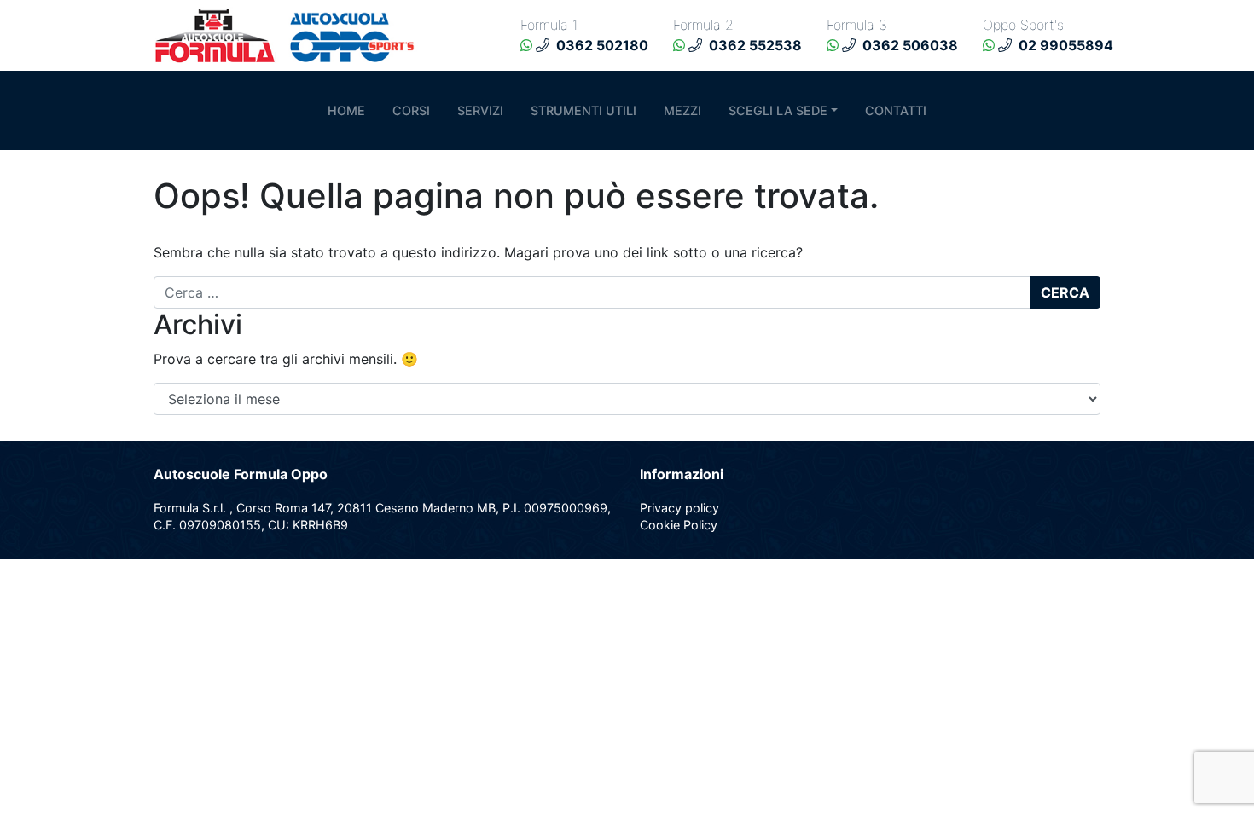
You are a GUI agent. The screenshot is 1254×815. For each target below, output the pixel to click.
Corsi (411, 110)
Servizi (480, 110)
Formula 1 (549, 24)
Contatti (895, 110)
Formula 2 (703, 24)
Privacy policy (679, 507)
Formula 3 (857, 24)
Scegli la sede (778, 110)
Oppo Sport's (1023, 24)
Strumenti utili (583, 110)
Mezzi (682, 110)
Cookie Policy (678, 524)
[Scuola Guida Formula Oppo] (290, 34)
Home (346, 110)
